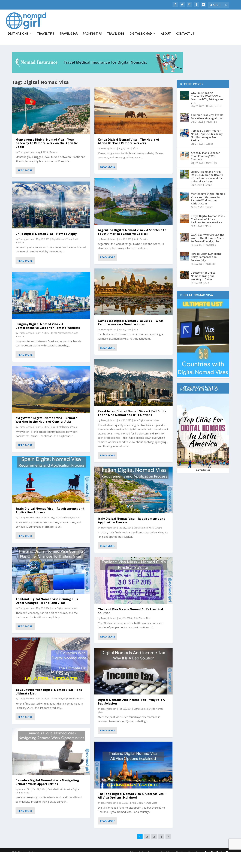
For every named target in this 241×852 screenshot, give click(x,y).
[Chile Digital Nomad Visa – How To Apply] (51, 205)
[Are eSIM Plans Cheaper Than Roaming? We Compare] (184, 155)
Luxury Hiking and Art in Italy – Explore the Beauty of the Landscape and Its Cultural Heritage (207, 176)
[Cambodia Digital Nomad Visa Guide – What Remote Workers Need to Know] (133, 291)
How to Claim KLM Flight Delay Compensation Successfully (206, 257)
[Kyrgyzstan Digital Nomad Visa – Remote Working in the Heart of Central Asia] (51, 389)
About (166, 33)
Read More (25, 170)
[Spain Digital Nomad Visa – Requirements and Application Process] (51, 479)
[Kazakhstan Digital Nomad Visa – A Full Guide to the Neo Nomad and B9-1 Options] (133, 382)
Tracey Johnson (26, 152)
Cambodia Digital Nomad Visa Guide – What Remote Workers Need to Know (131, 322)
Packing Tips (92, 33)
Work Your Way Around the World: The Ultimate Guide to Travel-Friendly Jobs (207, 238)
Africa (135, 148)
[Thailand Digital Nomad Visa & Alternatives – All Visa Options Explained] (133, 765)
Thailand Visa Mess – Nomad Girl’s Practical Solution (130, 611)
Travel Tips (45, 33)
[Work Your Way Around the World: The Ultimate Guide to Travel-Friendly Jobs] (184, 237)
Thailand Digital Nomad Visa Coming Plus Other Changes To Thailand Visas (47, 601)
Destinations (18, 33)
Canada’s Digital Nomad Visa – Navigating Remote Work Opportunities (47, 782)
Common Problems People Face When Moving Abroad (207, 116)
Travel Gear (68, 33)
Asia (53, 426)
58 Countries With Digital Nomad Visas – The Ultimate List (49, 691)
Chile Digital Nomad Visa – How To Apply (46, 234)
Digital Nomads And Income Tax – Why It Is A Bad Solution (131, 701)
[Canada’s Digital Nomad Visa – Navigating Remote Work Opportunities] (51, 751)
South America (141, 239)
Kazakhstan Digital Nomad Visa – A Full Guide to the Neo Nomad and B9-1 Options (132, 413)
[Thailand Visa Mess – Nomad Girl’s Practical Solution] (133, 580)
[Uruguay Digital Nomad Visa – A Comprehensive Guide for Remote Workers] (51, 295)
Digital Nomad (141, 33)
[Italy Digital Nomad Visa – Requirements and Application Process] (133, 490)
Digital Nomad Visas (62, 239)
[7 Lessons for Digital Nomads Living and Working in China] (184, 275)
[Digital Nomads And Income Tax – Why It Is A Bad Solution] (133, 671)
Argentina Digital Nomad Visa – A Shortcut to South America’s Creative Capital (132, 232)
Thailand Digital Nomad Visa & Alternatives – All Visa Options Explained (132, 795)
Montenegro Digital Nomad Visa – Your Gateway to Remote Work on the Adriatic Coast (47, 143)
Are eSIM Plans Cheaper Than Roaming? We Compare (205, 156)
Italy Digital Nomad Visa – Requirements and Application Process (131, 520)
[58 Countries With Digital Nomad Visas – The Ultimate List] (51, 661)
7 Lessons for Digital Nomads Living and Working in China (203, 276)
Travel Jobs (115, 33)
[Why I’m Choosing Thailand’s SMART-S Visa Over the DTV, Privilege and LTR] (184, 95)
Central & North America (59, 789)
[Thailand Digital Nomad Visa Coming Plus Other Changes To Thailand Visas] (51, 570)
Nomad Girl (24, 789)
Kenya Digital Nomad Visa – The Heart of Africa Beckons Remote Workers (128, 141)
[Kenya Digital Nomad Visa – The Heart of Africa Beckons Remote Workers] (133, 110)
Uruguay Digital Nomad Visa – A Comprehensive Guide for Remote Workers (48, 326)
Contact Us (185, 33)
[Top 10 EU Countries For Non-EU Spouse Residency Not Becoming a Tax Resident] (184, 133)
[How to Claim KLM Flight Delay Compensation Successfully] (184, 256)
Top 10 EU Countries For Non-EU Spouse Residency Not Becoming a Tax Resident (207, 135)
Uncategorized (213, 106)
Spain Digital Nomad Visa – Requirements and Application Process (50, 510)
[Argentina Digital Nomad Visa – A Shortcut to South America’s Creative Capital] (133, 201)
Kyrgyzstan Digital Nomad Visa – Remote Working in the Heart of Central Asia (46, 420)
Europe (53, 152)
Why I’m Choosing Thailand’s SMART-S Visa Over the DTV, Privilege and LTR (207, 97)
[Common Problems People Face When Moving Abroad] (184, 117)
